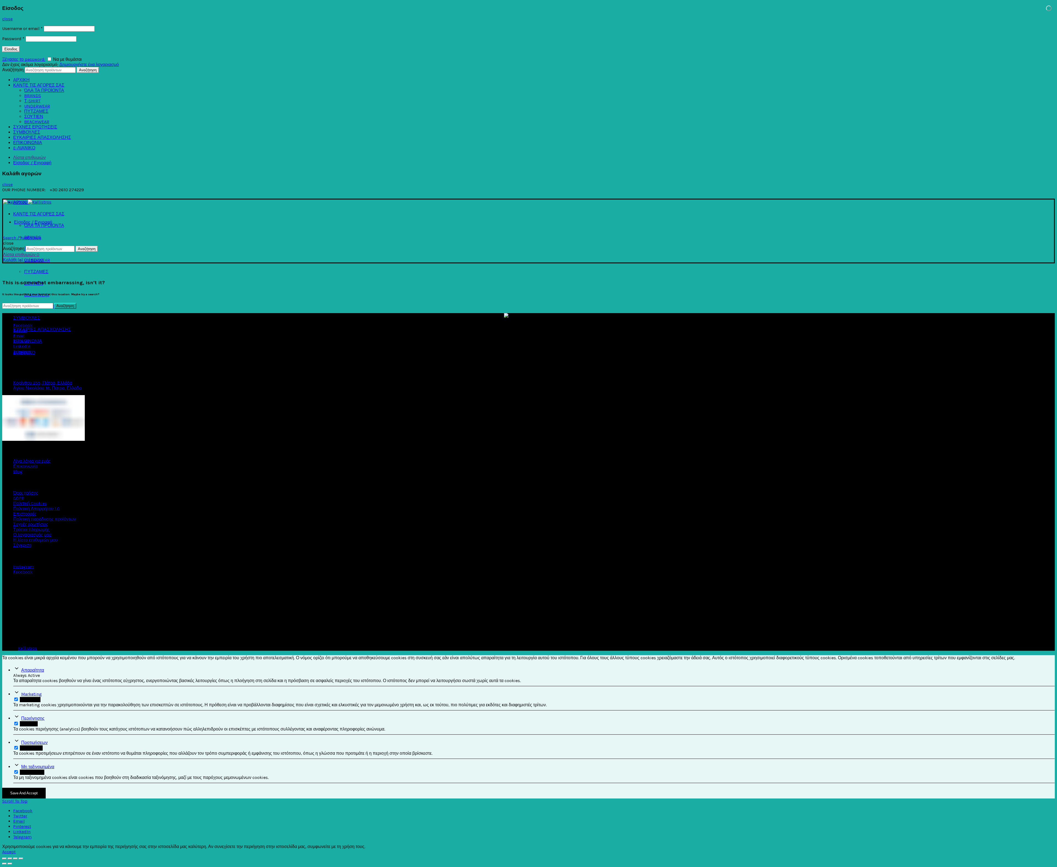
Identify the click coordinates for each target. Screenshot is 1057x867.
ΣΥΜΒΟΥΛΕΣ (26, 132)
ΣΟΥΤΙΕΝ (33, 116)
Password (13, 38)
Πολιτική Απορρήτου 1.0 (36, 508)
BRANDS (32, 95)
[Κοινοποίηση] (10, 858)
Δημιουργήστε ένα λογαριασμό (89, 64)
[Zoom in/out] (21, 858)
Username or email (22, 28)
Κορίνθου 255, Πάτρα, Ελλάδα (42, 382)
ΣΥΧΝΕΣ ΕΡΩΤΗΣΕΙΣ (35, 127)
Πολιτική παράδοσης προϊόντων (44, 519)
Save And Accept (24, 793)
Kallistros (27, 648)
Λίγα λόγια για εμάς (32, 461)
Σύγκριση (22, 545)
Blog (18, 471)
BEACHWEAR (36, 121)
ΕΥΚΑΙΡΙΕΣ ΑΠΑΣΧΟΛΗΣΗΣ (42, 137)
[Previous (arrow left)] (4, 864)
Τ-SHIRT (32, 100)
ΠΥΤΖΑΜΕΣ (36, 111)
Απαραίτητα (32, 670)
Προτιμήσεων (34, 742)
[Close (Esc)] (4, 858)
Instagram (23, 566)
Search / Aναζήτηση (22, 237)
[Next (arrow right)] (10, 864)
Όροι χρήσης (25, 493)
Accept (9, 851)
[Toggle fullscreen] (15, 858)
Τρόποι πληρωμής (31, 529)
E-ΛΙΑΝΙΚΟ (24, 148)
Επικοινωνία (25, 466)
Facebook (22, 572)
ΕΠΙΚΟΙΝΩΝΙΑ (27, 142)
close (7, 18)
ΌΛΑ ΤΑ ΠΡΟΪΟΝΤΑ (44, 90)
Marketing (31, 694)
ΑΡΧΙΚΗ (21, 80)
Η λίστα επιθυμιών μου (35, 540)
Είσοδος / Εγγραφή (32, 162)
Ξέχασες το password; (23, 59)
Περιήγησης (33, 718)
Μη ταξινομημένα (37, 766)
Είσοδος (10, 49)
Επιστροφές (25, 513)
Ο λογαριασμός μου (32, 534)
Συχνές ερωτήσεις (30, 524)
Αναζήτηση (13, 69)
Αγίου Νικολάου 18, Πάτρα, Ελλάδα (47, 388)
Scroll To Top (15, 801)
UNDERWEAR (37, 106)
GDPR (18, 498)
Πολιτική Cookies (30, 503)
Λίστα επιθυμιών (29, 157)
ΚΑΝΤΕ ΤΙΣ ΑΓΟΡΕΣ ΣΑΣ (38, 85)
